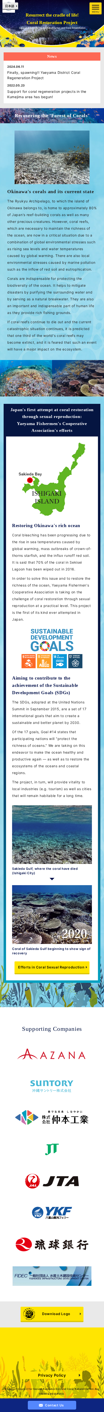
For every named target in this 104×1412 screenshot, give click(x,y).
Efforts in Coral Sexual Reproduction (51, 967)
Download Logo (56, 1314)
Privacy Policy (52, 1375)
